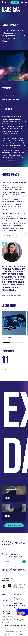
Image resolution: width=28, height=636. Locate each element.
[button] (24, 2)
